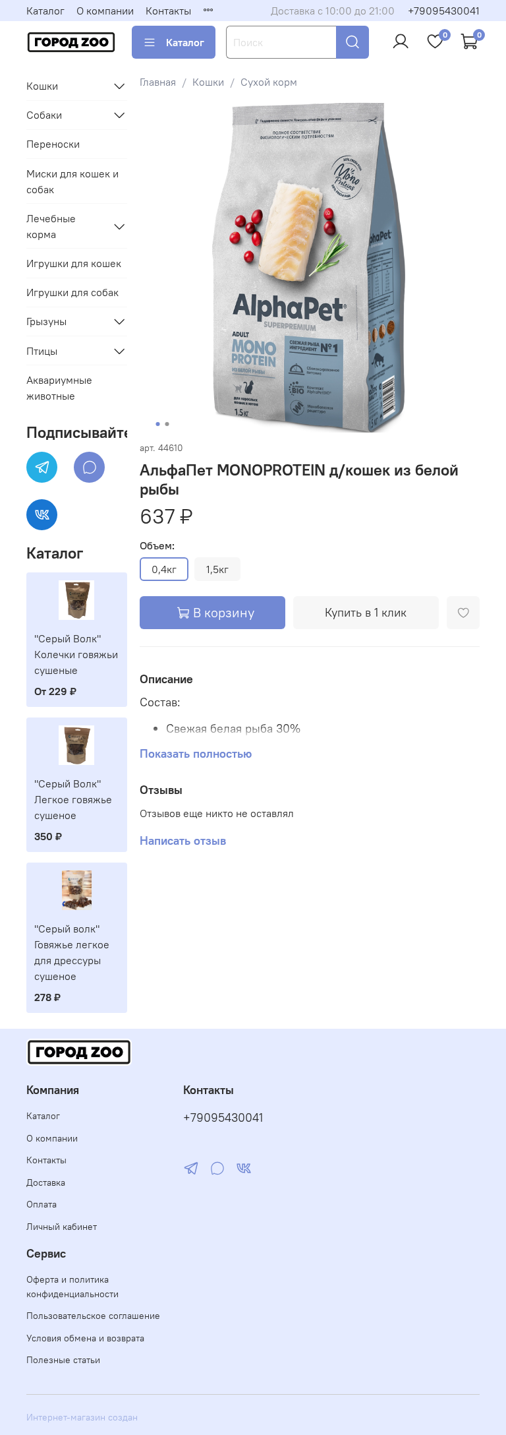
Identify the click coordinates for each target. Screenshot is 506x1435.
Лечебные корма (51, 226)
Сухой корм (268, 81)
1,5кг (217, 569)
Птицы (41, 350)
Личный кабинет (61, 1227)
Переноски (53, 143)
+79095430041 (444, 10)
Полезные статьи (63, 1360)
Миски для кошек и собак (72, 181)
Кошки (208, 81)
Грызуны (46, 321)
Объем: (157, 545)
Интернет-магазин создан (82, 1417)
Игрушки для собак (72, 292)
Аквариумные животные (59, 387)
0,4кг (164, 569)
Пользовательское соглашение (93, 1316)
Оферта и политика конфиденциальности (72, 1286)
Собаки (44, 114)
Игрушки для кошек (73, 263)
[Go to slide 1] (157, 424)
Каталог (45, 10)
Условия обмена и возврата (85, 1338)
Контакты (168, 10)
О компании (105, 10)
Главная (158, 81)
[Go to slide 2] (167, 424)
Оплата (41, 1204)
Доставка (45, 1182)
